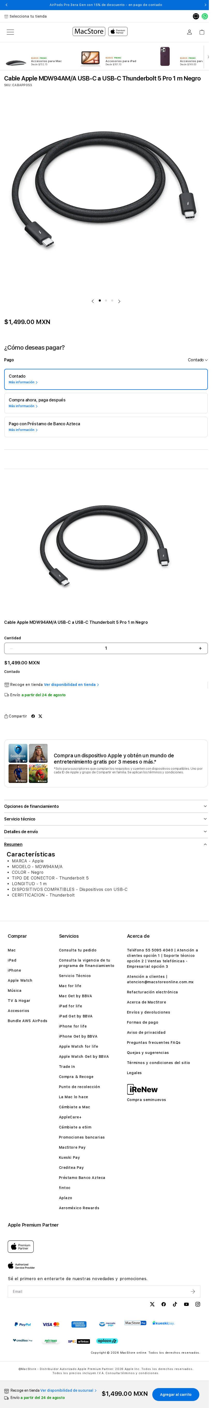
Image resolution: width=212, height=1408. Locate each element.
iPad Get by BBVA (75, 1013)
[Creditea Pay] (23, 1337)
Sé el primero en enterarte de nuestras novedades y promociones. (78, 1275)
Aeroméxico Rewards (78, 1205)
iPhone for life (72, 1023)
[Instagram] (194, 1302)
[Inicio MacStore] (100, 32)
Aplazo (65, 1195)
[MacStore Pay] (135, 1320)
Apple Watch (20, 978)
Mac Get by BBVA (75, 993)
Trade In (66, 1064)
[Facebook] (160, 1302)
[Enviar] (190, 1289)
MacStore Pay (71, 1144)
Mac (12, 947)
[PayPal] (23, 1321)
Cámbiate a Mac (73, 1104)
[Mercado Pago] (107, 1321)
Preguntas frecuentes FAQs (152, 1040)
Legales (132, 1070)
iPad (12, 957)
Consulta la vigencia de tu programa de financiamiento (86, 960)
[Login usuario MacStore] (189, 32)
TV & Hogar (19, 998)
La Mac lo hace (72, 1094)
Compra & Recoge (75, 1074)
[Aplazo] (107, 1338)
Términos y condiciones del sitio (156, 1060)
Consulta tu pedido (77, 947)
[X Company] (149, 1302)
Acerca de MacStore (144, 999)
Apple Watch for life (77, 1044)
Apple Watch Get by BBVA (83, 1054)
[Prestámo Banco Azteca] (51, 1338)
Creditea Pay (70, 1165)
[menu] (10, 32)
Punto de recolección (79, 1084)
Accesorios (18, 1008)
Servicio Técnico (74, 973)
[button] (6, 5)
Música (15, 988)
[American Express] (79, 1321)
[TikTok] (172, 1302)
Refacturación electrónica (150, 989)
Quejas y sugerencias (146, 1050)
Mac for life (69, 983)
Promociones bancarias (81, 1134)
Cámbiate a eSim (74, 1124)
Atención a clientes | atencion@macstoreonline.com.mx (158, 976)
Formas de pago (140, 1019)
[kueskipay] (164, 1320)
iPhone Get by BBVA (77, 1033)
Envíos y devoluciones (147, 1009)
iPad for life (69, 1003)
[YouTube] (183, 1302)
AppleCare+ (69, 1114)
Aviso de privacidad (144, 1030)
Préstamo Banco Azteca (81, 1175)
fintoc (64, 1185)
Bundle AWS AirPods (28, 1018)
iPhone (14, 967)
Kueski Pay (68, 1155)
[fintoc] (79, 1338)
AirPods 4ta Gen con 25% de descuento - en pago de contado (106, 5)
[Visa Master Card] (51, 1321)
